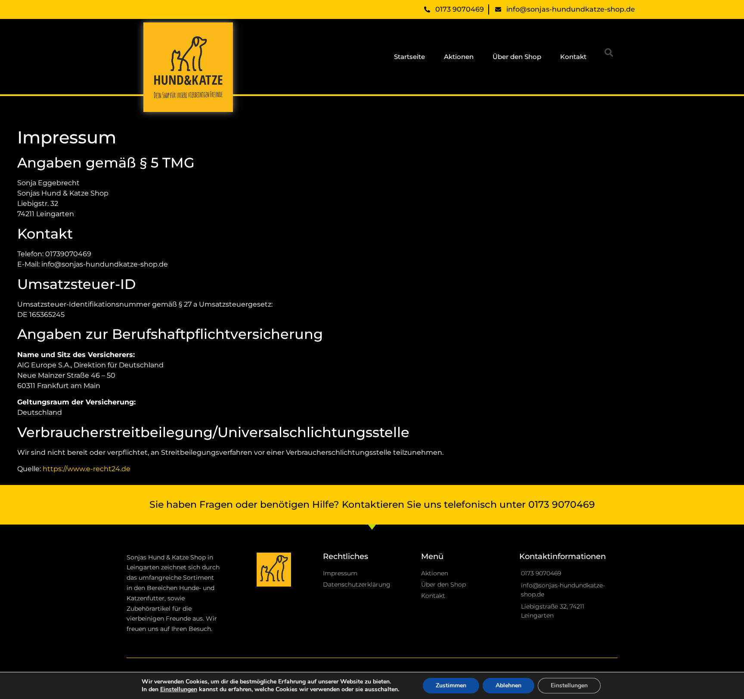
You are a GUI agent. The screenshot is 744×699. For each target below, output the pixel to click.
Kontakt (573, 57)
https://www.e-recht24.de (86, 469)
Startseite (409, 57)
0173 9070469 (561, 504)
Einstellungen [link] (178, 689)
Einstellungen (569, 685)
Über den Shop (517, 57)
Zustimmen (451, 685)
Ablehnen (508, 685)
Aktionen (459, 57)
